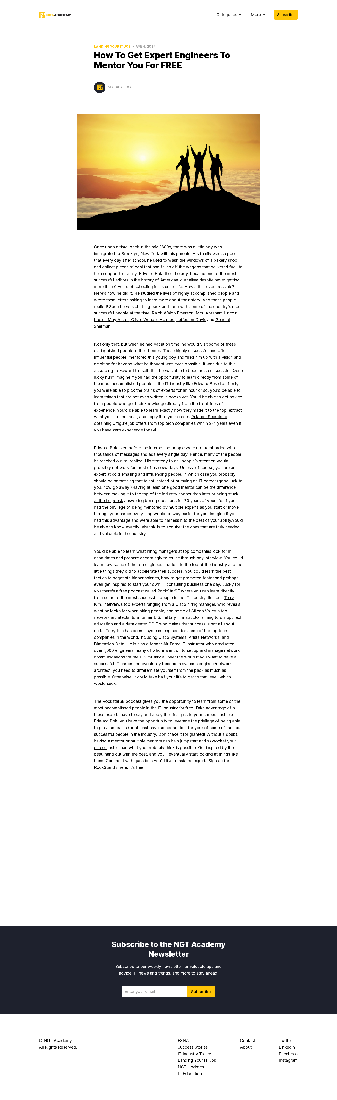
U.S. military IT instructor (176, 617)
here (123, 767)
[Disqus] (168, 846)
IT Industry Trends (195, 1053)
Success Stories (193, 1047)
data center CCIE (142, 624)
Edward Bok (150, 273)
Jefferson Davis (191, 319)
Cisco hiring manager (195, 604)
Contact (247, 1040)
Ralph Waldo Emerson (172, 313)
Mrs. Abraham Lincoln (217, 313)
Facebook (288, 1053)
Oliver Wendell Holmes (152, 319)
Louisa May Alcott (111, 319)
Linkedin (287, 1047)
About (246, 1047)
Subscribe (286, 14)
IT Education (190, 1073)
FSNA (183, 1040)
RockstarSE (113, 701)
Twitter (285, 1040)
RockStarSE (168, 591)
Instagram (288, 1060)
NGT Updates (191, 1066)
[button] (229, 14)
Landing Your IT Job (112, 46)
